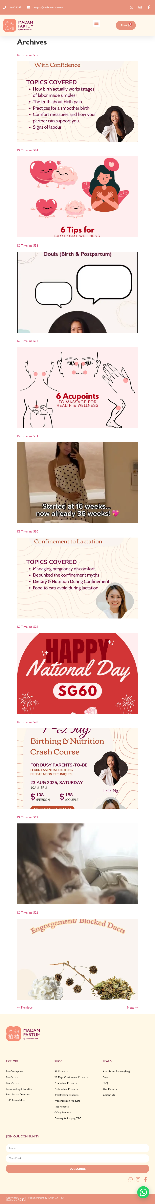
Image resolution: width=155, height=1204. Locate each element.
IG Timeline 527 (27, 817)
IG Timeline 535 (27, 55)
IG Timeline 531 (27, 436)
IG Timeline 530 (27, 531)
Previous (24, 1007)
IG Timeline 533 (27, 245)
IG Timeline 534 (27, 150)
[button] (96, 23)
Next (132, 1007)
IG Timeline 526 (27, 912)
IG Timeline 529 (27, 627)
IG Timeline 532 (27, 341)
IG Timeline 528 (27, 722)
